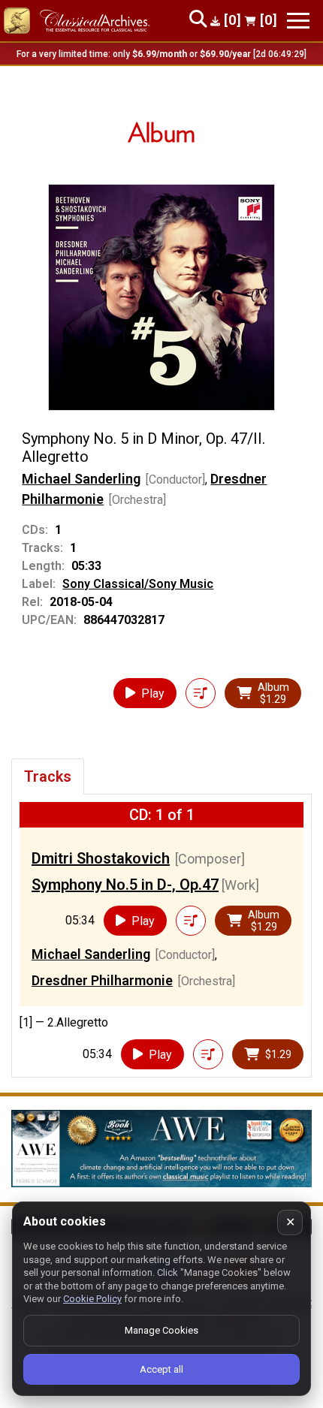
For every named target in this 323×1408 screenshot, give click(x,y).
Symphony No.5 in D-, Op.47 (125, 885)
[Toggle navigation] (298, 21)
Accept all (161, 1369)
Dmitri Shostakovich (101, 858)
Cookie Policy (92, 1298)
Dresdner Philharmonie (102, 980)
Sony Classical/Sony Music (137, 584)
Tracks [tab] (47, 776)
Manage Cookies (161, 1330)
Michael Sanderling (81, 479)
